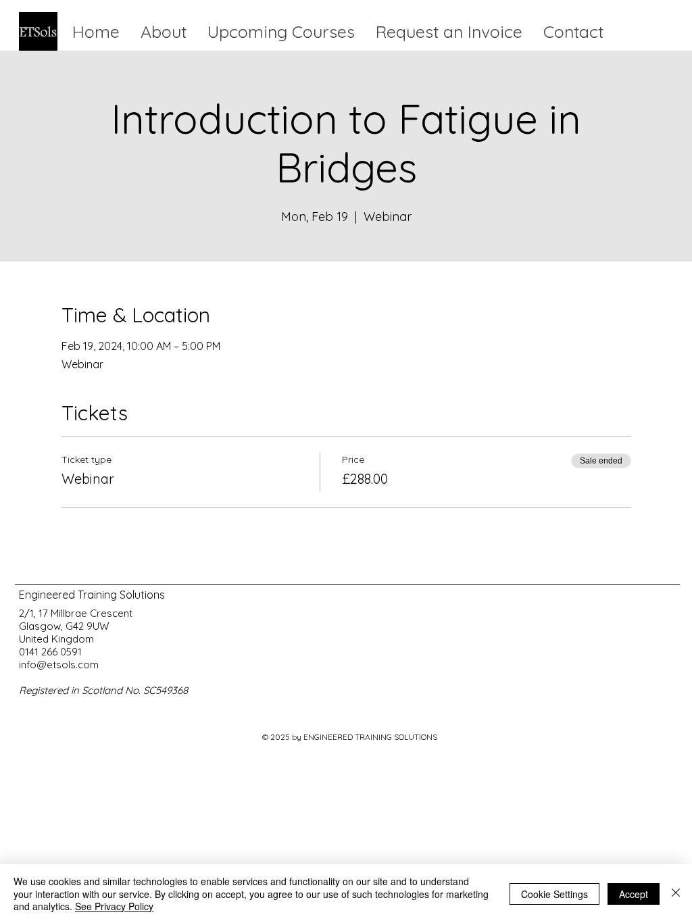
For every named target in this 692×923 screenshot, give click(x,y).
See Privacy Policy (114, 906)
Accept (633, 894)
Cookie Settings (554, 894)
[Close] (676, 893)
